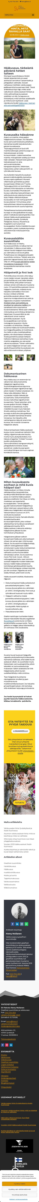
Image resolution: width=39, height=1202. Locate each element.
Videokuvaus (6, 1060)
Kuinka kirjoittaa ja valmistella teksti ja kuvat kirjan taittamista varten (18, 1131)
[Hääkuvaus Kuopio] (8, 369)
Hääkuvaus (24, 35)
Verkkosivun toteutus (9, 1067)
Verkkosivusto (10, 885)
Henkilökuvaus (10, 866)
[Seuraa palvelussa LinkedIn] (17, 924)
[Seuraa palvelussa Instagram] (22, 924)
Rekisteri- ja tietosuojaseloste (19, 1199)
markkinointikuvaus (12, 872)
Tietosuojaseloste (8, 1039)
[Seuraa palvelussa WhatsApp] (26, 924)
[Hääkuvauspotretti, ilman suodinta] (8, 643)
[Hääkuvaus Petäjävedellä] (31, 360)
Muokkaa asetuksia (19, 1195)
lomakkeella (20, 731)
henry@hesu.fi (11, 976)
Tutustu (19, 803)
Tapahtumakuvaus (11, 878)
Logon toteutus (7, 1065)
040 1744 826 (14, 1)
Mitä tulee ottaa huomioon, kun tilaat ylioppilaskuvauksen (15, 1118)
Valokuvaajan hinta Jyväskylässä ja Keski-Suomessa (17, 1104)
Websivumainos (10, 888)
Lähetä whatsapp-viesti (10, 1015)
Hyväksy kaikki (19, 1184)
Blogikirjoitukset (7, 1083)
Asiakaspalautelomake (10, 1026)
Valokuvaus (5, 1057)
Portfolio (4, 1081)
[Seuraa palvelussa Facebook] (12, 924)
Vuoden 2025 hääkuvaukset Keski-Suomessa (18, 1125)
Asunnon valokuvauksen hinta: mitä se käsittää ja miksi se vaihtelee (19, 1111)
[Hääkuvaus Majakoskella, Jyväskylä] (19, 360)
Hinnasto (4, 1076)
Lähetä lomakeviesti (9, 1024)
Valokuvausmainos (11, 882)
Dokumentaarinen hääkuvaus (19, 786)
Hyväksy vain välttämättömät (19, 1189)
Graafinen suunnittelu (12, 863)
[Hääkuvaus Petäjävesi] (8, 360)
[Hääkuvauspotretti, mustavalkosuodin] (19, 643)
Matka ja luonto (10, 875)
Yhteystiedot (6, 1087)
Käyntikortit (6, 1072)
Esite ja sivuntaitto (8, 1069)
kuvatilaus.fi (9, 621)
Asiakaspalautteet (8, 1078)
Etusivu (4, 1055)
